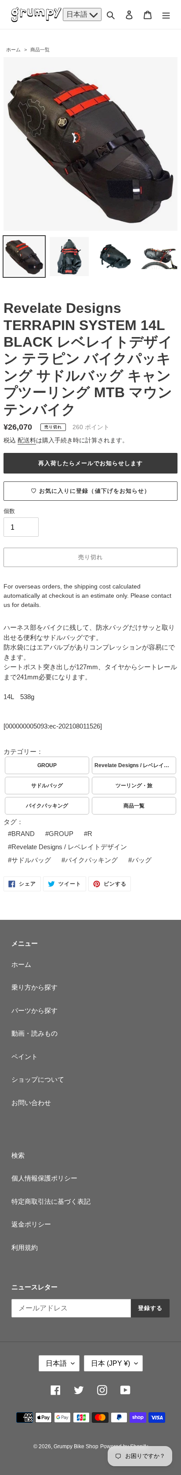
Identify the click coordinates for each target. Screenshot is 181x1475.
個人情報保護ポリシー (44, 1178)
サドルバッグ (47, 785)
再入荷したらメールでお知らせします (90, 463)
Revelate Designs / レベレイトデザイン (135, 765)
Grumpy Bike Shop (76, 1446)
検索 (18, 1155)
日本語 (77, 14)
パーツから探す (34, 1010)
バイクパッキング (47, 806)
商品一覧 (40, 49)
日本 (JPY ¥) (110, 1363)
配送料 (27, 440)
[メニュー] (166, 14)
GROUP (47, 765)
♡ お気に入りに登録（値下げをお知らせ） (90, 491)
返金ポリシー (31, 1224)
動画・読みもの (34, 1033)
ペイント (24, 1056)
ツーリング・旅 (134, 785)
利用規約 (24, 1247)
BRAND (23, 833)
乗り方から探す (34, 987)
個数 (9, 511)
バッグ (142, 860)
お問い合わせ (31, 1102)
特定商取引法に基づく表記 (50, 1201)
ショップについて (37, 1079)
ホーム (13, 49)
